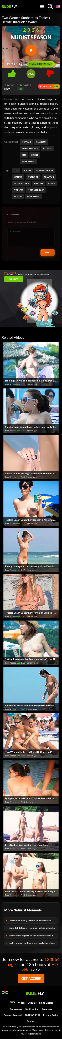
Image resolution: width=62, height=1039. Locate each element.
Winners (49, 86)
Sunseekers (16, 1009)
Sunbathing (28, 161)
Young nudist (36, 190)
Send (47, 252)
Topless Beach (30, 148)
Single (34, 155)
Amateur (41, 142)
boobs (27, 170)
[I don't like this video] (50, 72)
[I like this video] (12, 72)
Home (12, 1001)
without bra (21, 183)
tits (16, 170)
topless (18, 190)
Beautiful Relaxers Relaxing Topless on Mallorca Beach (33, 928)
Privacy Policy (50, 1015)
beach (51, 183)
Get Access (31, 978)
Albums (32, 1002)
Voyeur (26, 142)
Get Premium (32, 1009)
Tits (24, 155)
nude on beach (44, 170)
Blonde (47, 148)
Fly (9, 6)
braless (38, 183)
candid (18, 177)
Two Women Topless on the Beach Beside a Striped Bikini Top (33, 935)
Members (47, 1009)
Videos (21, 1002)
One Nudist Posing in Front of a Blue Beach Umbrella (33, 920)
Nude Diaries (46, 1002)
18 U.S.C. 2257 (32, 1015)
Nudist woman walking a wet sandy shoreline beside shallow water (33, 943)
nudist (18, 196)
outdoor (33, 177)
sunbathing (33, 196)
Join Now (13, 279)
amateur (49, 177)
